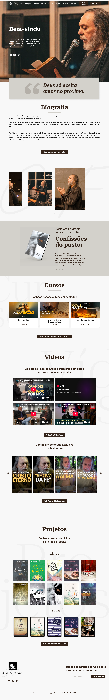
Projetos (58, 4)
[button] (54, 213)
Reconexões (23, 320)
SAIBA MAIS (59, 269)
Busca (36, 4)
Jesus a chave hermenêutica (54, 321)
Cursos (43, 4)
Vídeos (50, 4)
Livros (65, 4)
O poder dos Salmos (85, 320)
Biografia (29, 4)
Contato (73, 4)
